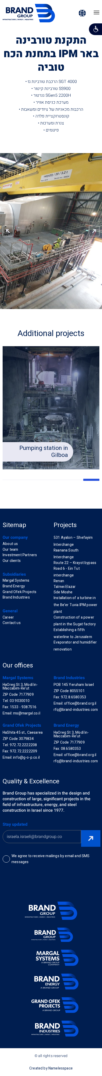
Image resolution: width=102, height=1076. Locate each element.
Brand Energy (14, 586)
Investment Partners (20, 555)
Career (8, 617)
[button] (94, 231)
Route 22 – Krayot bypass (75, 563)
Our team (10, 549)
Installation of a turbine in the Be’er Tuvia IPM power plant (75, 604)
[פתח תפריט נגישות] (95, 29)
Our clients (12, 560)
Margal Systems (16, 580)
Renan (59, 581)
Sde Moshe (63, 592)
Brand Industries (16, 597)
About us (10, 544)
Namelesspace (60, 1068)
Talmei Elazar (65, 586)
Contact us (12, 623)
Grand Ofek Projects (19, 592)
